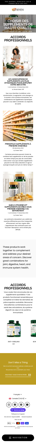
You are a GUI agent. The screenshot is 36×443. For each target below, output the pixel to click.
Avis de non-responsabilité (12, 417)
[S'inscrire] (29, 375)
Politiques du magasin (18, 414)
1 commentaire (12, 87)
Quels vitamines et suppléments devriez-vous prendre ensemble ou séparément (18, 208)
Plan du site (18, 419)
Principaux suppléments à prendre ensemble (18, 145)
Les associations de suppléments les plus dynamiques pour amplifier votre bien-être (18, 82)
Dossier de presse (27, 417)
